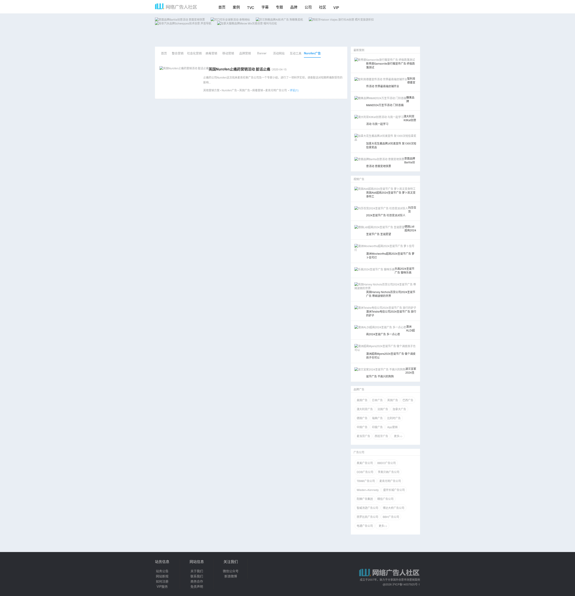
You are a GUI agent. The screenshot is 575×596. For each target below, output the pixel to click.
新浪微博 (230, 576)
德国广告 (362, 418)
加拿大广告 (399, 409)
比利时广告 (394, 418)
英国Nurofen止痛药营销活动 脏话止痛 (239, 69)
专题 (279, 7)
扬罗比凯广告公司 (367, 517)
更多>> (397, 436)
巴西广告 (407, 400)
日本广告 (377, 400)
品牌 (293, 7)
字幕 (265, 7)
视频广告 (359, 179)
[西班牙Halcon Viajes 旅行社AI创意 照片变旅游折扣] (341, 19)
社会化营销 (194, 53)
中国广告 (362, 427)
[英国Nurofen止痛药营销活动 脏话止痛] (184, 68)
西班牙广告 (381, 436)
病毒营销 (211, 53)
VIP (336, 7)
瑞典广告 (377, 418)
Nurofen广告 (312, 53)
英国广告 (244, 90)
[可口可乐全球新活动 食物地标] (230, 19)
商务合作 (196, 581)
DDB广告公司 (365, 472)
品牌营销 (245, 53)
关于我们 (196, 571)
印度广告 (377, 427)
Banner (261, 53)
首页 (222, 7)
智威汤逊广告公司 (367, 508)
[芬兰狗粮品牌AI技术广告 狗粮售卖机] (279, 19)
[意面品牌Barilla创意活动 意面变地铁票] (180, 19)
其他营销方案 (211, 90)
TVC (250, 7)
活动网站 (279, 53)
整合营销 (178, 53)
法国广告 (382, 409)
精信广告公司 (385, 499)
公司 (308, 7)
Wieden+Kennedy (368, 490)
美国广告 (362, 400)
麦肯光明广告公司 (276, 90)
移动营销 (228, 53)
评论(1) (294, 90)
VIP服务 (162, 586)
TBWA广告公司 (366, 481)
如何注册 (162, 581)
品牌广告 (359, 389)
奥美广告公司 (365, 463)
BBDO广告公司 (386, 463)
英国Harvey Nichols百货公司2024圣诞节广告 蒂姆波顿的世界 (390, 294)
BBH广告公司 (391, 517)
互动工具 (295, 53)
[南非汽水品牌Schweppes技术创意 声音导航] (183, 23)
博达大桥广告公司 (393, 508)
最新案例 (359, 50)
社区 (322, 7)
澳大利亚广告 (365, 409)
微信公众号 (231, 571)
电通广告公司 (365, 526)
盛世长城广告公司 (394, 490)
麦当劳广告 (363, 436)
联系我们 (196, 576)
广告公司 (359, 452)
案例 (236, 7)
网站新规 (162, 576)
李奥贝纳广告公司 (388, 472)
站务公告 (162, 571)
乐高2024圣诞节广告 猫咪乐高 (404, 270)
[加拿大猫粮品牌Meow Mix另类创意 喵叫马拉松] (247, 23)
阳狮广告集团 (365, 499)
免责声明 (196, 586)
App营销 (392, 427)
